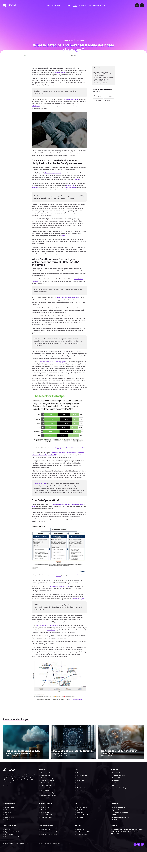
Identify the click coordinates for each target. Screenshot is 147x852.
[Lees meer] (73, 742)
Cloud (68, 5)
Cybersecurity (97, 5)
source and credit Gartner (75, 699)
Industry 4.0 (55, 5)
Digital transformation (9, 825)
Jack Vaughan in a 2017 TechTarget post (52, 362)
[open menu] (142, 5)
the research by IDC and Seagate (47, 625)
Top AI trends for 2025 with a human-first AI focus (71, 752)
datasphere (35, 187)
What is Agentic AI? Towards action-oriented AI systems (119, 752)
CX (89, 5)
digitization (70, 185)
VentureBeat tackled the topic (59, 586)
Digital (47, 5)
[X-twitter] (142, 844)
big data (77, 179)
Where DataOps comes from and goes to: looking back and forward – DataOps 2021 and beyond (104, 79)
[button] (113, 67)
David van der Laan (40, 483)
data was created (71, 187)
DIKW (63, 235)
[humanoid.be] (9, 5)
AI (104, 5)
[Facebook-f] (135, 844)
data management (60, 72)
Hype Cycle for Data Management (68, 297)
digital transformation (71, 99)
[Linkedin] (138, 844)
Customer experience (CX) (47, 825)
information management (52, 173)
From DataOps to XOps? (100, 83)
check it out (51, 630)
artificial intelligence (78, 599)
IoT (63, 5)
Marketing (82, 5)
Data (74, 5)
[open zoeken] (137, 5)
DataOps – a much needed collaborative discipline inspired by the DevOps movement (104, 73)
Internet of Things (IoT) (46, 803)
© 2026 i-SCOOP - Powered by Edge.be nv (15, 843)
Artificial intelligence (9, 803)
